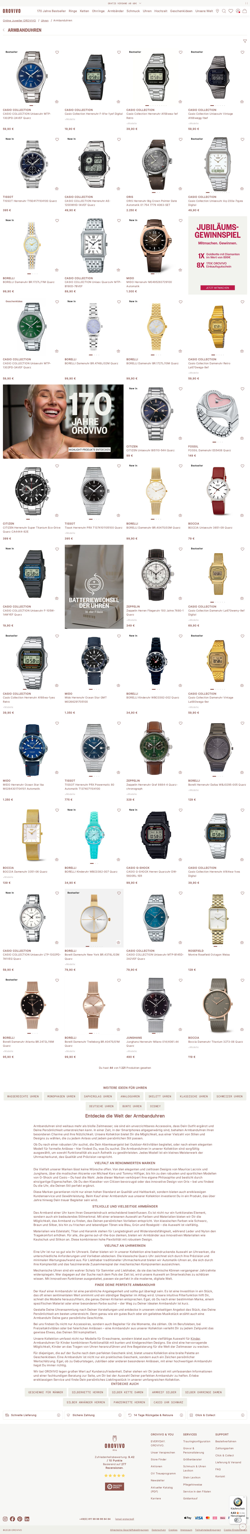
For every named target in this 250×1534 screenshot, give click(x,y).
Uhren (45, 20)
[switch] (238, 1520)
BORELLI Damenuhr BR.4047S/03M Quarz (153, 527)
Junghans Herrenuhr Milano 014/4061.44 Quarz (152, 1043)
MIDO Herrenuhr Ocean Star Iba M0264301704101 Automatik (23, 786)
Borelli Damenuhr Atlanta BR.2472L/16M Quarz (28, 1043)
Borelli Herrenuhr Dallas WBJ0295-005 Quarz (217, 784)
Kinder (195, 1338)
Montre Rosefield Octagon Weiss (209, 954)
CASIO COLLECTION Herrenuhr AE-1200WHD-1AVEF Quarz (87, 202)
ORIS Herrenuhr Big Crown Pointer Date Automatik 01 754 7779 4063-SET (151, 202)
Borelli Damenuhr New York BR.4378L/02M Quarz (92, 956)
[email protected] (124, 1519)
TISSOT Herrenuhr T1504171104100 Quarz (30, 200)
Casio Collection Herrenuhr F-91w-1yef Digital (94, 113)
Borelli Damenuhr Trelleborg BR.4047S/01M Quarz (92, 1043)
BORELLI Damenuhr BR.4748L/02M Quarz (91, 363)
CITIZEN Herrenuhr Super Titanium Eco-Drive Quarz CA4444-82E (31, 529)
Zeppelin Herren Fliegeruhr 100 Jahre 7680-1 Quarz (155, 612)
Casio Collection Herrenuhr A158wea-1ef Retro (152, 115)
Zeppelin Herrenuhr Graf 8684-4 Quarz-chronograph (152, 786)
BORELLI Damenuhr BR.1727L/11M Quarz (29, 282)
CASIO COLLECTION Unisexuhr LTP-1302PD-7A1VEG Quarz (32, 956)
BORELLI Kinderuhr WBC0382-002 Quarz (152, 697)
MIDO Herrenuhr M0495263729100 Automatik (149, 284)
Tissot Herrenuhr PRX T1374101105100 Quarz (94, 527)
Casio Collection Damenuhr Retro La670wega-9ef (209, 365)
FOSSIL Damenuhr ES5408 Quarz (209, 450)
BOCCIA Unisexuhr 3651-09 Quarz (210, 527)
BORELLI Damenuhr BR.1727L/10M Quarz (152, 363)
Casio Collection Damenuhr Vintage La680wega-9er (210, 699)
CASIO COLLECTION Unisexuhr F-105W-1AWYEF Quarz (29, 612)
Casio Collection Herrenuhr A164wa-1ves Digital (214, 873)
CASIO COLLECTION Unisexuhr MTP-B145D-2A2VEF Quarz (155, 956)
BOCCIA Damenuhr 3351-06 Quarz (25, 871)
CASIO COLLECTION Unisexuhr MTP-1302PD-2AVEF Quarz (27, 115)
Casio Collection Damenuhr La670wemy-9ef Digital (216, 612)
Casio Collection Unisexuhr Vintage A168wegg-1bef (210, 115)
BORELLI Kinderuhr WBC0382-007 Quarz (91, 871)
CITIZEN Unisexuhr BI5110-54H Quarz (150, 450)
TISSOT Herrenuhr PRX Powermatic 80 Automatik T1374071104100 (89, 786)
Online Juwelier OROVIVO (19, 20)
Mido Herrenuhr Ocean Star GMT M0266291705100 (86, 699)
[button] (245, 41)
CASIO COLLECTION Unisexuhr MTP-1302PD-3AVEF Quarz (27, 365)
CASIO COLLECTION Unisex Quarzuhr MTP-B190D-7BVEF (93, 284)
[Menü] (244, 1498)
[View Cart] (244, 10)
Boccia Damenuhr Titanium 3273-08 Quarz (215, 1041)
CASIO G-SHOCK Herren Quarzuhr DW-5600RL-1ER (151, 873)
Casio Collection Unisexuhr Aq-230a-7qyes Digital (215, 202)
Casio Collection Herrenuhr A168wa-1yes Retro (29, 699)
